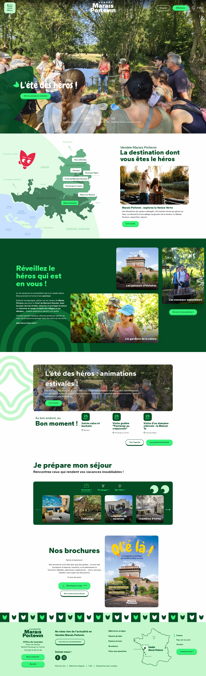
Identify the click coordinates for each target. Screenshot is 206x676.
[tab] (86, 487)
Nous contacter (32, 657)
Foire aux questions (117, 651)
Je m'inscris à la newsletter (70, 642)
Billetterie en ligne (117, 631)
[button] (193, 7)
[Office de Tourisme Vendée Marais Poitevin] (103, 5)
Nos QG (33, 664)
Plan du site (60, 666)
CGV (90, 666)
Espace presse (115, 641)
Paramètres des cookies (106, 666)
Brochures (113, 646)
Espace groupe (115, 636)
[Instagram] (64, 658)
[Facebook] (57, 658)
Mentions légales (77, 666)
